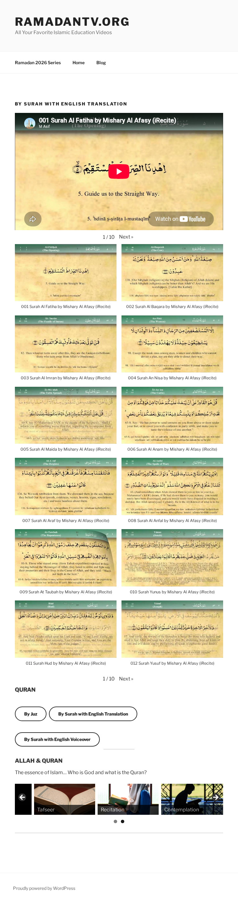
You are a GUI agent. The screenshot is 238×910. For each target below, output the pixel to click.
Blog (101, 62)
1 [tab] (115, 821)
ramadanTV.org (72, 22)
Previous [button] (22, 797)
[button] (126, 237)
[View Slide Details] (45, 799)
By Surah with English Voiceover (57, 739)
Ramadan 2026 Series (38, 62)
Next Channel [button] (215, 797)
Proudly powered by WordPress (44, 888)
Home (79, 62)
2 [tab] (122, 821)
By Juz (30, 713)
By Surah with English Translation (93, 713)
